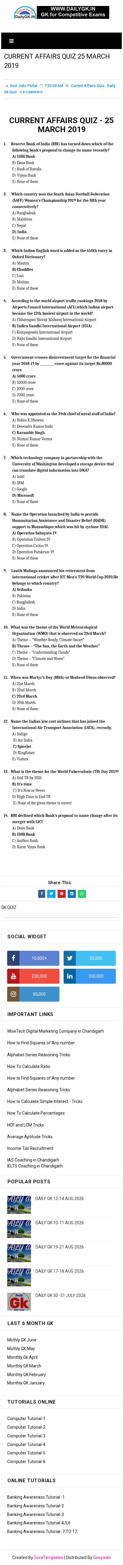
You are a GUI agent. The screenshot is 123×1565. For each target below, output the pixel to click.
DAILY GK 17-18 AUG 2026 (60, 1271)
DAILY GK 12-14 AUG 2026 (60, 1198)
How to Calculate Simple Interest (37, 1101)
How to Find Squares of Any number (41, 1042)
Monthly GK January (26, 1383)
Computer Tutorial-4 (26, 1444)
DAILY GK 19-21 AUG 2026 (60, 1247)
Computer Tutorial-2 (26, 1427)
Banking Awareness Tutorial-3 (35, 1514)
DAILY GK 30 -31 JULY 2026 (61, 1295)
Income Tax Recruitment (30, 1148)
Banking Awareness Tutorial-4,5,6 (38, 1522)
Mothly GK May (21, 1348)
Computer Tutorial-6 (26, 1461)
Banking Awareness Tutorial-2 (35, 1505)
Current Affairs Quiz (87, 86)
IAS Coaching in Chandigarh (33, 1160)
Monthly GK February (26, 1374)
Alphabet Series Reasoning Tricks (38, 1054)
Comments (33, 92)
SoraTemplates (48, 1557)
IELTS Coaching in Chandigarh (35, 1166)
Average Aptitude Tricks (30, 1136)
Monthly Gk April (22, 1357)
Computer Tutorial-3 (26, 1435)
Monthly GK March (24, 1366)
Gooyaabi (102, 1557)
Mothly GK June (21, 1340)
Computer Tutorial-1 (26, 1418)
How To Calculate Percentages (36, 1113)
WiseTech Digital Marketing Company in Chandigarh (55, 1031)
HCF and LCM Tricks (25, 1125)
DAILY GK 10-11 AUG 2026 (60, 1222)
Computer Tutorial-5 (26, 1453)
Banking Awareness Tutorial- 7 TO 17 (42, 1531)
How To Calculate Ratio (28, 1066)
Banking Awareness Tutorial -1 (36, 1497)
